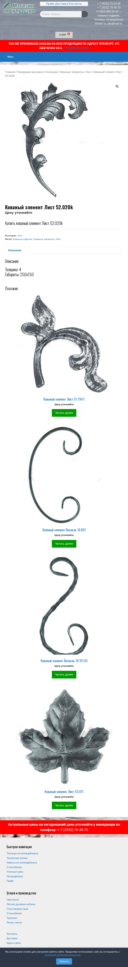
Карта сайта (13, 943)
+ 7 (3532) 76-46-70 (108, 7)
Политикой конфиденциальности (62, 955)
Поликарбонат (15, 876)
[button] (117, 86)
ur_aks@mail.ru (113, 23)
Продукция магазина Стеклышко (37, 72)
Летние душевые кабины (21, 904)
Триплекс (12, 918)
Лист (89, 72)
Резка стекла (14, 922)
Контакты (75, 3)
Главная (10, 72)
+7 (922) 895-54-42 (107, 11)
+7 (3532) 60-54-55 (76, 48)
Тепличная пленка (17, 858)
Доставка (61, 3)
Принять (64, 961)
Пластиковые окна (17, 908)
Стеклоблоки (14, 867)
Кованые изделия (22, 239)
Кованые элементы (72, 72)
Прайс (50, 3)
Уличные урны (15, 871)
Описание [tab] (14, 250)
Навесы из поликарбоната (22, 862)
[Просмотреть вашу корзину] (123, 54)
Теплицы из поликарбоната (22, 853)
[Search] (85, 14)
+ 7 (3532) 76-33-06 (108, 3)
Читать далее (64, 412)
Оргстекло (13, 899)
